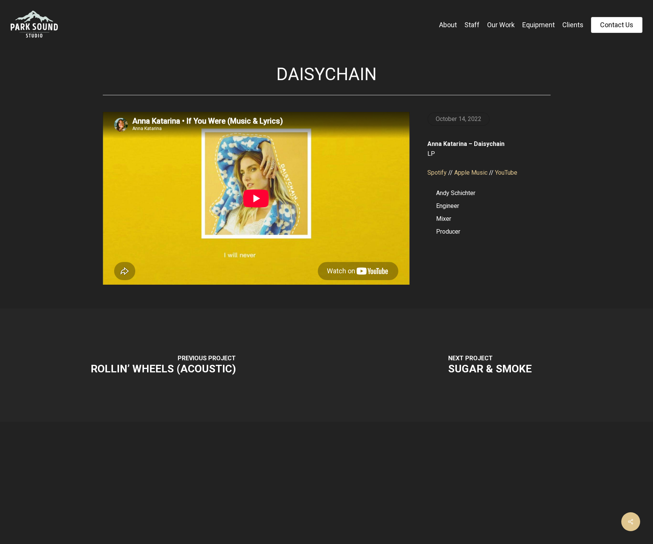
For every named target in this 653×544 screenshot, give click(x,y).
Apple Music (470, 172)
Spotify (437, 172)
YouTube (506, 172)
